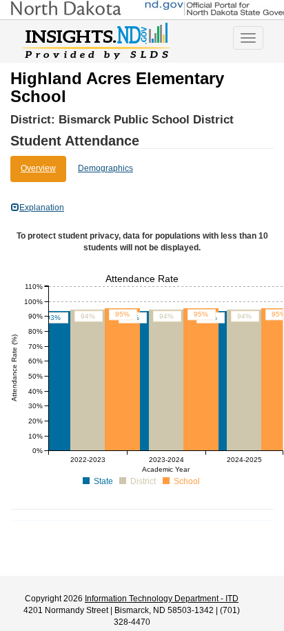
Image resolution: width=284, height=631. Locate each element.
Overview (38, 168)
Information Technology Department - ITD (162, 598)
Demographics (105, 168)
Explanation (41, 207)
